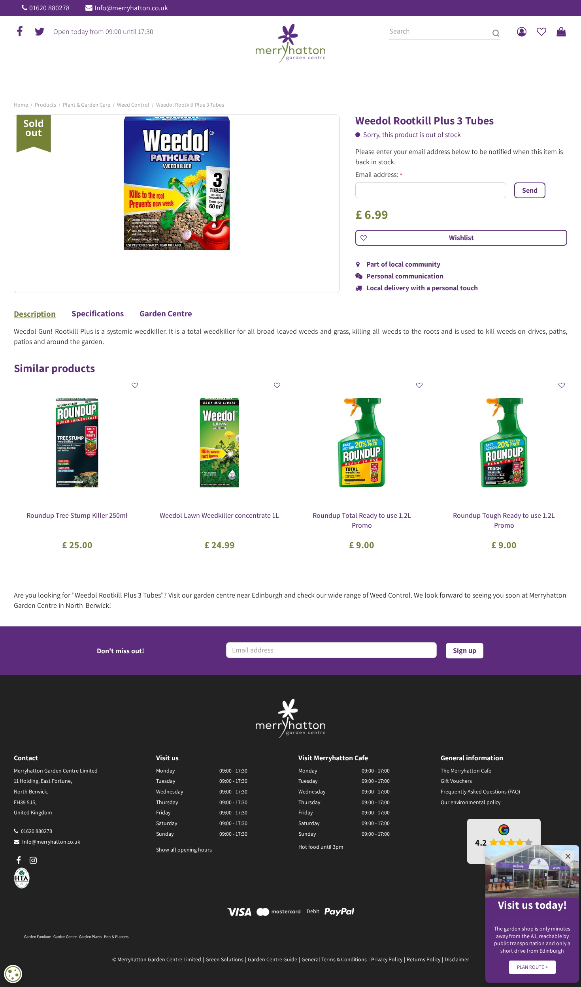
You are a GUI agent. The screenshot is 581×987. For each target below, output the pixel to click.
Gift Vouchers (456, 780)
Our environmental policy (470, 802)
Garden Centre (166, 313)
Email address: (378, 175)
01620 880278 (49, 7)
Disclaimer (457, 959)
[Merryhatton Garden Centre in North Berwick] (291, 43)
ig (33, 860)
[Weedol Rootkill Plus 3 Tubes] (177, 204)
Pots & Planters (116, 936)
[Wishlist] (541, 32)
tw (39, 32)
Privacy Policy (386, 959)
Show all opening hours (184, 849)
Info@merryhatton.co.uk (131, 7)
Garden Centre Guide (272, 959)
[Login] (522, 32)
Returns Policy (423, 959)
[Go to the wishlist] (541, 32)
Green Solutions (224, 959)
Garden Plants (90, 936)
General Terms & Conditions (334, 959)
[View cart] (561, 32)
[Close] (568, 856)
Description (35, 314)
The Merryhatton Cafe (466, 770)
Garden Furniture (37, 936)
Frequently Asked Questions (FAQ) (480, 791)
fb (20, 32)
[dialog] (13, 974)
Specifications (98, 313)
